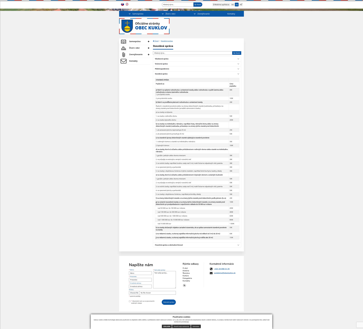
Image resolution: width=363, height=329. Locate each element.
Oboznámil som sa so (142, 302)
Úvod (156, 41)
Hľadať (198, 4)
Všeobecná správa (161, 59)
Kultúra (186, 276)
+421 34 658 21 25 (222, 269)
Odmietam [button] (196, 326)
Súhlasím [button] (166, 326)
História (186, 271)
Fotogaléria (187, 278)
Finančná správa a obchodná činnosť (169, 245)
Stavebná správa (167, 41)
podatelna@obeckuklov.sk (224, 273)
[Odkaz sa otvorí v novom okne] (184, 285)
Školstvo (186, 273)
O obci (185, 268)
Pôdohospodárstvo (162, 69)
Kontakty (231, 13)
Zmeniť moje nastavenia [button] (181, 326)
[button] (135, 14)
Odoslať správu (168, 302)
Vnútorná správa (161, 64)
